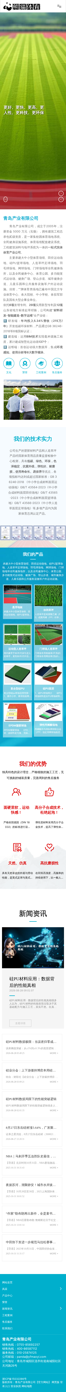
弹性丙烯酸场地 (49, 724)
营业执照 (16, 1386)
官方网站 (43, 1382)
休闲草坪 (48, 609)
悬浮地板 (17, 607)
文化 (8, 372)
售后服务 (57, 372)
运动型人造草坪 (17, 648)
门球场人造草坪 (49, 648)
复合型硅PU (17, 688)
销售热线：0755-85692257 (21, 1344)
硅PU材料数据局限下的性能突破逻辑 (31, 1099)
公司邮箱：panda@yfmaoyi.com (24, 1356)
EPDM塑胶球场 (17, 725)
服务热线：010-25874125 (19, 1352)
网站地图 (27, 1386)
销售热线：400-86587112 (19, 1348)
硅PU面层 (48, 688)
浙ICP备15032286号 (14, 1378)
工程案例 (41, 372)
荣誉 (24, 372)
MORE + (54, 1053)
